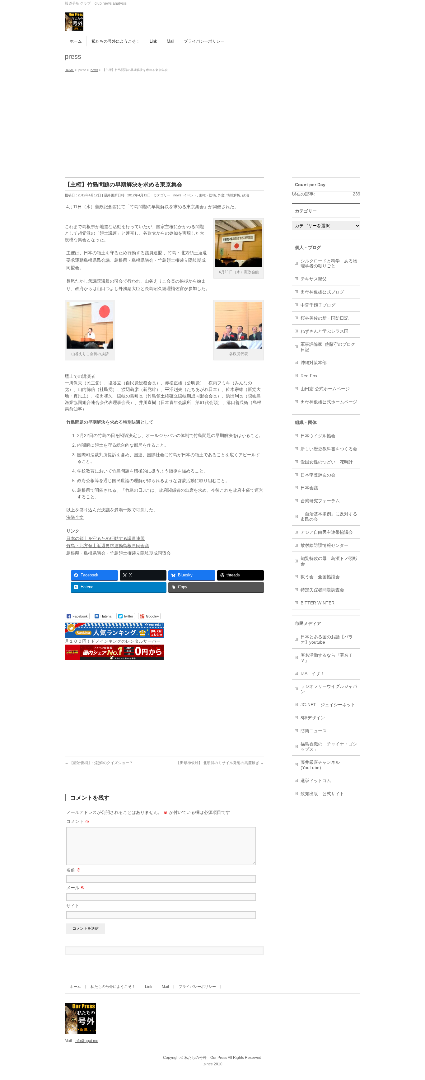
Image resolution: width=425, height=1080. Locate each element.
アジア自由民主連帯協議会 (327, 532)
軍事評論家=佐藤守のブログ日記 (328, 347)
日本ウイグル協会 (318, 435)
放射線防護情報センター (324, 545)
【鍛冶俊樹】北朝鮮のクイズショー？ (99, 763)
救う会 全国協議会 (320, 576)
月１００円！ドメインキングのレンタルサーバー (113, 641)
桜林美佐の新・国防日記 (324, 318)
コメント (77, 821)
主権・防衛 (207, 195)
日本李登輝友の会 (318, 474)
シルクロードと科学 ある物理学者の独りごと (329, 263)
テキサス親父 (314, 278)
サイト (72, 905)
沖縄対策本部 (314, 362)
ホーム (75, 986)
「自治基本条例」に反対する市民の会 (329, 516)
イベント (190, 195)
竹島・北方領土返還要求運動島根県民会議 (107, 545)
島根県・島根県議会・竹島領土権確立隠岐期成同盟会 (118, 553)
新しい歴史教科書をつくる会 (329, 448)
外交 (221, 195)
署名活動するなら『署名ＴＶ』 (327, 658)
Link (148, 986)
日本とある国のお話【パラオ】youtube (327, 639)
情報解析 (233, 195)
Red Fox (309, 375)
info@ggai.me (86, 1041)
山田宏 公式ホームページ (325, 388)
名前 (73, 869)
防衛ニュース (314, 730)
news (177, 195)
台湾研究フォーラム (320, 500)
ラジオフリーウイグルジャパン (329, 689)
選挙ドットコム (316, 780)
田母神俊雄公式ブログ (322, 291)
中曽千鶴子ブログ (318, 305)
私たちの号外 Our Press (205, 1057)
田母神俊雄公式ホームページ (329, 401)
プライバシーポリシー (197, 986)
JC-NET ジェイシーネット (328, 704)
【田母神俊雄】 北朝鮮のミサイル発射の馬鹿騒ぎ (220, 763)
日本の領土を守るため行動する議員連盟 (105, 538)
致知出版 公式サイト (322, 793)
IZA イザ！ (313, 673)
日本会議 (309, 487)
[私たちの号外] (74, 24)
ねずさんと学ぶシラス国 (324, 331)
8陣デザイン (313, 717)
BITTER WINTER (317, 602)
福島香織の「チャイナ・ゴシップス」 (329, 746)
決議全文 (75, 517)
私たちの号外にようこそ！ (113, 986)
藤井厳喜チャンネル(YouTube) (320, 765)
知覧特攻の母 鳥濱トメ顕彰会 (329, 561)
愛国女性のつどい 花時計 (327, 461)
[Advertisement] (212, 120)
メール (75, 887)
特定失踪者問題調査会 (322, 589)
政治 (245, 195)
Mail (165, 986)
